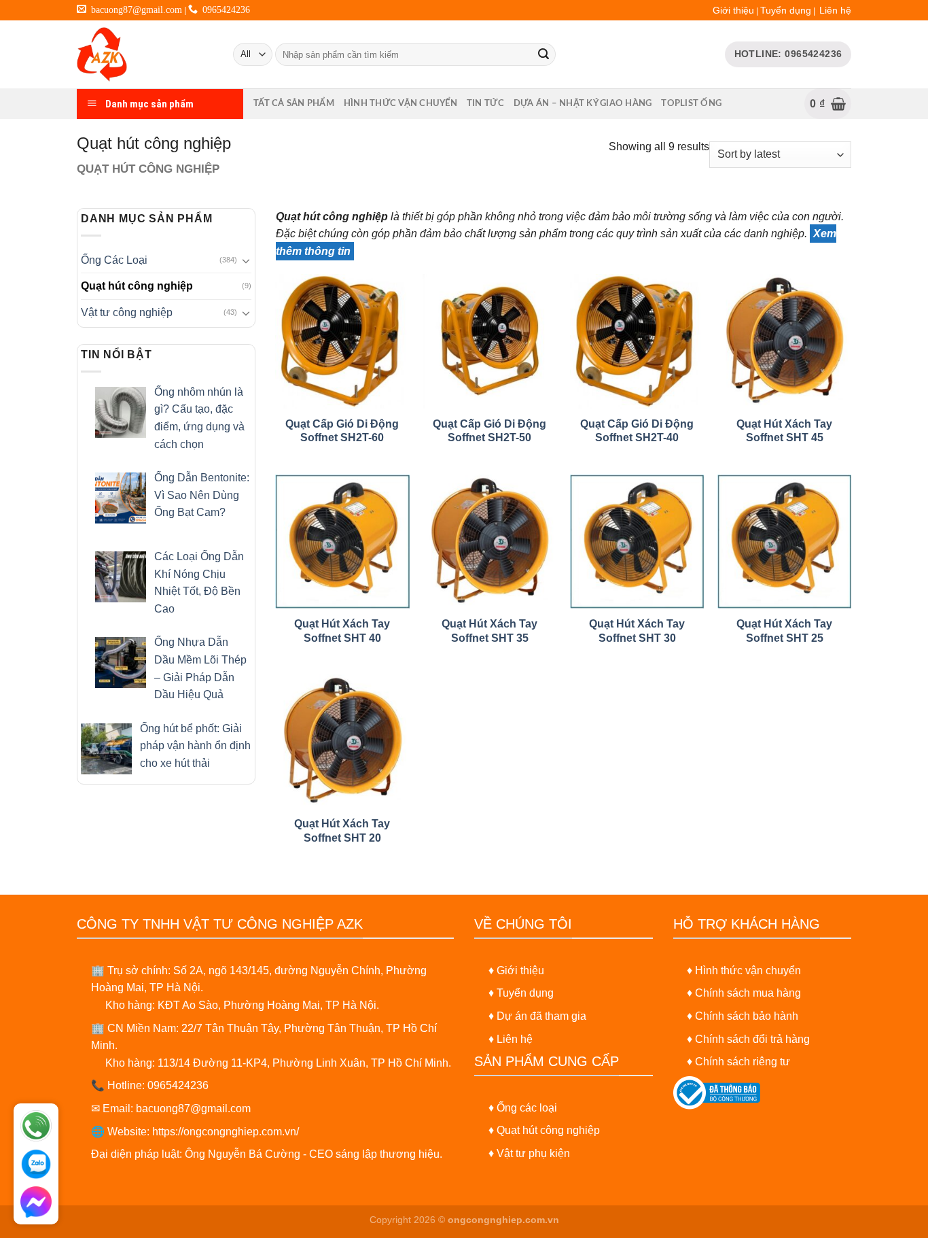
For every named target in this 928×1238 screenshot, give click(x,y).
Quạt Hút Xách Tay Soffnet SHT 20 (342, 831)
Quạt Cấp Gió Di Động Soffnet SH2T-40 (637, 431)
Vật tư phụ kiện (533, 1153)
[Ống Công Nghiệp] (145, 54)
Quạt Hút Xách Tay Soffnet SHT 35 (489, 631)
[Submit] (543, 54)
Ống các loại (527, 1108)
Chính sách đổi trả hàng (752, 1039)
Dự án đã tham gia (541, 1016)
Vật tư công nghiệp (127, 312)
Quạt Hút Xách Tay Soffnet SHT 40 (342, 631)
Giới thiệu (733, 10)
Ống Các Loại (114, 260)
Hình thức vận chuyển (400, 103)
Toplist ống (691, 103)
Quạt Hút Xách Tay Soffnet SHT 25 (784, 631)
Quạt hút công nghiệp (137, 286)
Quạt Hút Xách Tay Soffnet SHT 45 (784, 431)
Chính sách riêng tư (742, 1061)
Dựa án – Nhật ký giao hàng (583, 103)
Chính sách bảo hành (746, 1016)
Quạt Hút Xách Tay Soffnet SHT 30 (637, 631)
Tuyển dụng (785, 10)
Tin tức (485, 103)
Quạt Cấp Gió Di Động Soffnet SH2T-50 (489, 431)
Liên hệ (835, 10)
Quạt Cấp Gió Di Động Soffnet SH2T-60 (342, 431)
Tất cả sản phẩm (293, 103)
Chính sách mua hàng (748, 993)
